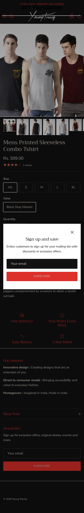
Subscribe (42, 276)
